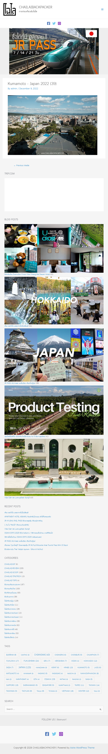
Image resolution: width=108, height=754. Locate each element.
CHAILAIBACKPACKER (35, 7)
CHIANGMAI (42, 654)
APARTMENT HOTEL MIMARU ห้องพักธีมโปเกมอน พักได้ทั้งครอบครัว (27, 517)
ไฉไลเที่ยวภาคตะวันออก (11, 617)
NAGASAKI (57, 673)
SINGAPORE (48, 685)
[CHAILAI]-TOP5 (10, 580)
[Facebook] (48, 23)
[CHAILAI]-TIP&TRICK (12, 576)
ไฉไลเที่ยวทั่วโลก (9, 605)
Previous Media (21, 165)
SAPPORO (12, 685)
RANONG (76, 679)
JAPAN (25, 667)
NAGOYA (71, 673)
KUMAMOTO (84, 667)
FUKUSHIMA (31, 661)
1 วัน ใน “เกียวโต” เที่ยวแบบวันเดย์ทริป (16, 525)
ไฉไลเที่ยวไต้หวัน (9, 637)
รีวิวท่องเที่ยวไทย (9, 589)
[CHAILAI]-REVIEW (11, 568)
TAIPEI (79, 685)
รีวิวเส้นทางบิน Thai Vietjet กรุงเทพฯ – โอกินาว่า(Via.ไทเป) (23, 549)
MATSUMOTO (12, 673)
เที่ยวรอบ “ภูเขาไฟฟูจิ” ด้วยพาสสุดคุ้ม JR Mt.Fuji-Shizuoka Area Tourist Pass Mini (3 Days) (36, 545)
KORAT (55, 667)
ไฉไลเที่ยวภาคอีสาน (10, 621)
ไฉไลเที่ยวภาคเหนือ (10, 625)
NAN (8, 679)
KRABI (68, 667)
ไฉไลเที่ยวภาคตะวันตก (11, 613)
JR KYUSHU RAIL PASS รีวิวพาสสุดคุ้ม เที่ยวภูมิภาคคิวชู (23, 521)
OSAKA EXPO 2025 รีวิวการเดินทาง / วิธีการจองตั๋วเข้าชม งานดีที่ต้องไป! (28, 533)
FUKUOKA (12, 661)
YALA (97, 691)
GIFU (47, 661)
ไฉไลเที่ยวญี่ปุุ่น (9, 601)
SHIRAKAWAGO (30, 685)
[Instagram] (59, 23)
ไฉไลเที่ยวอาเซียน (9, 633)
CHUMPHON (93, 655)
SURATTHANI (64, 685)
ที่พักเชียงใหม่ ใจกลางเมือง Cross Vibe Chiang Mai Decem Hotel (27, 274)
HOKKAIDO (90, 661)
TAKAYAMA (11, 691)
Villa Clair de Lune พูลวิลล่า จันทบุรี (17, 498)
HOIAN (75, 661)
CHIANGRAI (60, 655)
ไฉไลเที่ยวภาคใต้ (9, 629)
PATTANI (64, 679)
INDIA (9, 667)
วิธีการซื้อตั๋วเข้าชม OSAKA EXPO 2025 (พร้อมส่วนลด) (22, 537)
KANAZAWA (41, 668)
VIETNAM (67, 691)
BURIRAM (11, 655)
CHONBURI (76, 655)
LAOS (97, 667)
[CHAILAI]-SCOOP (11, 572)
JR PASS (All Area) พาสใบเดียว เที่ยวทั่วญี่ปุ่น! (19, 383)
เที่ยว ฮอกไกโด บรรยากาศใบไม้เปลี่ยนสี (16, 326)
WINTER (83, 691)
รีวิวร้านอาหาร (8, 597)
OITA (36, 679)
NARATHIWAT (22, 679)
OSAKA (49, 679)
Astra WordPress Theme (82, 747)
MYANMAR (28, 673)
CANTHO (25, 655)
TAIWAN (94, 685)
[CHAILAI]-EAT (9, 564)
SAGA (88, 679)
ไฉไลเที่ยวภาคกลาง (10, 609)
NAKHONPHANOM (89, 673)
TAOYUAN (27, 691)
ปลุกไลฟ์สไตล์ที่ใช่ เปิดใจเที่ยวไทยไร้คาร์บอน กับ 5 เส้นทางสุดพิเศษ (24, 436)
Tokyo (40, 691)
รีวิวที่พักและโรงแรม (10, 593)
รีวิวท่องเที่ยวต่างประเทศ (12, 585)
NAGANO (42, 673)
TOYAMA (53, 691)
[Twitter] (54, 23)
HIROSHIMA (61, 661)
